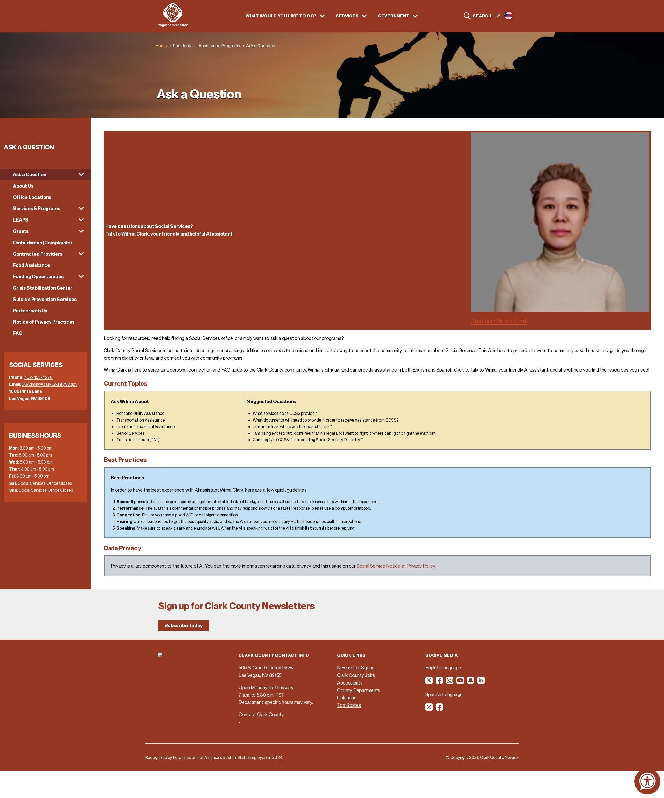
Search (482, 15)
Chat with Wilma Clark (499, 321)
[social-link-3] (450, 682)
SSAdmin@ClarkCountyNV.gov (49, 384)
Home (161, 45)
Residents (183, 45)
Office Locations (32, 197)
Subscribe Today (183, 625)
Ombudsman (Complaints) (42, 242)
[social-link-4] (460, 682)
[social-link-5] (471, 682)
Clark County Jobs (356, 675)
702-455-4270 (38, 377)
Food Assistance (31, 265)
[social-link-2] (440, 682)
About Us (23, 186)
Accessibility (350, 683)
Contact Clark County (261, 714)
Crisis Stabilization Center (42, 288)
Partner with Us (30, 311)
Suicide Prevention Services (45, 299)
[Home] (173, 25)
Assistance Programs (219, 45)
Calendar (346, 697)
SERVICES (347, 15)
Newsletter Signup (356, 668)
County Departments (358, 690)
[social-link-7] (429, 709)
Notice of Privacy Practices (43, 322)
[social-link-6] (481, 682)
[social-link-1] (429, 682)
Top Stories (349, 705)
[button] (45, 174)
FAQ (17, 333)
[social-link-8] (440, 709)
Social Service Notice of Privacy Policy (396, 566)
